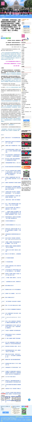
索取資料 (23, 110)
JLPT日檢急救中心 (3, 17)
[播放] (22, 137)
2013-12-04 (3, 32)
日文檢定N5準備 (24, 99)
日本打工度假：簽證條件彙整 (26, 104)
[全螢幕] (30, 137)
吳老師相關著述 (3, 393)
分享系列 (17, 15)
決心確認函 (23, 114)
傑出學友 (23, 52)
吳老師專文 (23, 44)
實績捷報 (23, 50)
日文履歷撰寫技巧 (24, 101)
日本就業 (23, 55)
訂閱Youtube (14, 407)
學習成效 (10, 32)
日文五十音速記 (24, 96)
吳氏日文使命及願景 (25, 81)
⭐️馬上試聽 (21, 15)
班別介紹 (12, 15)
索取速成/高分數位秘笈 (25, 92)
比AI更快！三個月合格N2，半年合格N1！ (26, 108)
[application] (26, 135)
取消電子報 (18, 406)
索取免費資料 (2, 15)
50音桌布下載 (24, 93)
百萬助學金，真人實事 (25, 83)
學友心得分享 (24, 87)
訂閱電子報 (24, 19)
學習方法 (23, 61)
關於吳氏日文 (8, 15)
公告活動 (23, 49)
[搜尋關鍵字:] (26, 69)
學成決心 (23, 56)
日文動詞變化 (24, 98)
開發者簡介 (23, 77)
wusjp (6, 32)
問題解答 (23, 59)
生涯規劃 (23, 58)
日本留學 (23, 53)
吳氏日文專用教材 (24, 80)
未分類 (23, 64)
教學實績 (23, 86)
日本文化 (23, 46)
